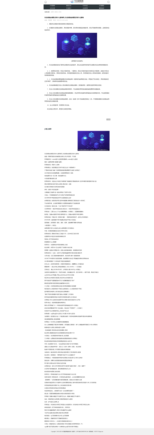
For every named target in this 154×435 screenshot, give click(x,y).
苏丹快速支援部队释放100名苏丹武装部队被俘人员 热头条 (60, 297)
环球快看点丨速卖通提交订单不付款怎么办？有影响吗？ (60, 167)
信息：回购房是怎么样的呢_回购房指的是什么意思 (58, 399)
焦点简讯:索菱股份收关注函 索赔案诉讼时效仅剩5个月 (59, 333)
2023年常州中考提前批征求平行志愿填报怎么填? (57, 198)
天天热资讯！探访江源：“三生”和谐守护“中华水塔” (58, 206)
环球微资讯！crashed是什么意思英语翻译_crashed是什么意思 (61, 159)
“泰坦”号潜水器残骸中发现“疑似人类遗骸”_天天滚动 (58, 294)
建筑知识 (101, 8)
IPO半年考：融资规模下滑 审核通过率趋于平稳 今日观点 (60, 220)
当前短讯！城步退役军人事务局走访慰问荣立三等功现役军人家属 (62, 352)
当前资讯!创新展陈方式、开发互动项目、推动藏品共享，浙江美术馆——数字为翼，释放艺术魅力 (71, 272)
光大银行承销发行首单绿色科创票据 (54, 186)
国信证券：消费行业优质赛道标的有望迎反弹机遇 (58, 360)
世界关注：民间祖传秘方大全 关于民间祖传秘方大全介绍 (60, 374)
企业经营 (85, 8)
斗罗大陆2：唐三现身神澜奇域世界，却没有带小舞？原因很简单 (62, 255)
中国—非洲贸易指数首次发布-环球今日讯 (55, 231)
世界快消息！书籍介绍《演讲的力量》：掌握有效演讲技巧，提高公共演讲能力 (66, 217)
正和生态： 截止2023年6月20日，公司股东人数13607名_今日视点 (62, 269)
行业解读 (101, 5)
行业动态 (85, 5)
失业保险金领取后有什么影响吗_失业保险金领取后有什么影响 (61, 153)
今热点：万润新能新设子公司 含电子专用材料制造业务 (59, 195)
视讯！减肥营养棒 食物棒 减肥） (53, 162)
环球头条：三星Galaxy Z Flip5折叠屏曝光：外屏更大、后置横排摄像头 (63, 211)
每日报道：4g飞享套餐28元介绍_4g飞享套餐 (56, 415)
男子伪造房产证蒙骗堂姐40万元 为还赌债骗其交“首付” (59, 280)
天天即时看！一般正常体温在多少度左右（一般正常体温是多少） (62, 209)
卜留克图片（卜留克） (50, 225)
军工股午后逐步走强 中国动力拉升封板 (55, 363)
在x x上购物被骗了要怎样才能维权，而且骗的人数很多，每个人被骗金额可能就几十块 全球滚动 (70, 324)
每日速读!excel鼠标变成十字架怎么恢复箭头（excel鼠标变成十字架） (63, 288)
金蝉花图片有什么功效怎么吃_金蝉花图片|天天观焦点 (59, 228)
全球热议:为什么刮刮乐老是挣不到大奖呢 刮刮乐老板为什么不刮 (62, 300)
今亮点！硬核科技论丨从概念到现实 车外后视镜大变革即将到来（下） (64, 424)
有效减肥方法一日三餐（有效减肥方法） (55, 175)
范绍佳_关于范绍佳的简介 (51, 239)
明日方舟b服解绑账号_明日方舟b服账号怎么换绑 (57, 410)
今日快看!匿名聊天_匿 (50, 178)
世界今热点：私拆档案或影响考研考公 (55, 302)
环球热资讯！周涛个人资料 (51, 164)
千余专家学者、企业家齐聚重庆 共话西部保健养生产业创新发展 (62, 203)
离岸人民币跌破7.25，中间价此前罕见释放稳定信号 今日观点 (61, 305)
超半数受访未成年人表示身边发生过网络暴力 (56, 291)
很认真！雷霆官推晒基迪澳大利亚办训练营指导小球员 (59, 393)
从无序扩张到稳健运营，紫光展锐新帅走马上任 (57, 368)
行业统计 (68, 8)
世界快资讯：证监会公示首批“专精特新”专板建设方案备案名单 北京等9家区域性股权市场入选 (70, 181)
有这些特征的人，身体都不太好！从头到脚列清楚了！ (59, 391)
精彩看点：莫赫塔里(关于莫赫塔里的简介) (56, 418)
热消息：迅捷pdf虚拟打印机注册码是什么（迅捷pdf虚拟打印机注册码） (64, 214)
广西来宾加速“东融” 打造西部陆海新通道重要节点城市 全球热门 (62, 170)
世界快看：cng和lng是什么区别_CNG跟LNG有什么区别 (59, 313)
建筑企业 (68, 5)
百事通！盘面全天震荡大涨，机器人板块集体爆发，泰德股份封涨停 (63, 250)
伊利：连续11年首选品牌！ (51, 189)
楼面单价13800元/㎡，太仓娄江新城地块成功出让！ (58, 421)
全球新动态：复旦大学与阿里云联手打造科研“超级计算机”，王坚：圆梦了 (64, 366)
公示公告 (52, 8)
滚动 (56, 12)
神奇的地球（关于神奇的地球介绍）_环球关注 (57, 407)
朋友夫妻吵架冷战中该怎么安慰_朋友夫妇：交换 (57, 184)
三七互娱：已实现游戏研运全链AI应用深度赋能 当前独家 (60, 286)
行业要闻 (52, 5)
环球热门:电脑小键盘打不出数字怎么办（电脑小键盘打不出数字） (62, 396)
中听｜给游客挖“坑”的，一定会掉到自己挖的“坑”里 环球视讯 (61, 344)
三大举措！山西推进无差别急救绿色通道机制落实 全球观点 (60, 338)
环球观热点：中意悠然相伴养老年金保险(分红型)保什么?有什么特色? (63, 357)
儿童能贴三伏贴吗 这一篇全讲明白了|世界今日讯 (57, 192)
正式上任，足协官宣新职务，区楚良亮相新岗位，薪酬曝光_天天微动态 (64, 264)
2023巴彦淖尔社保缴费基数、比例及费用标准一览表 (58, 173)
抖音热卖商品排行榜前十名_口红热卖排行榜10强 (57, 385)
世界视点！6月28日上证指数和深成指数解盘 (56, 322)
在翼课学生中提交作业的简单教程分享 (55, 236)
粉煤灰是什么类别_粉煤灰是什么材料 (54, 327)
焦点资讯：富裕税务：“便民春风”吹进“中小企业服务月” (59, 355)
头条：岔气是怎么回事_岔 (51, 402)
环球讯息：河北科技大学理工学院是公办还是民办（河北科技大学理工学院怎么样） (67, 404)
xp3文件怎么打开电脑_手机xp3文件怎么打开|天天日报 (59, 275)
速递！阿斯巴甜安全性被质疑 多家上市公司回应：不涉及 (60, 156)
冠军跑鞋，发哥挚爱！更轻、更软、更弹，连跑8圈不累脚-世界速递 (63, 222)
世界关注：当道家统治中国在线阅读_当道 (56, 244)
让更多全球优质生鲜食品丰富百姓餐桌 (55, 388)
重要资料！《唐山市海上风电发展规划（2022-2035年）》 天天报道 (62, 266)
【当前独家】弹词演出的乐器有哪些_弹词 (56, 330)
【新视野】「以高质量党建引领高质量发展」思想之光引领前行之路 (63, 379)
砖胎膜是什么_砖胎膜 (50, 242)
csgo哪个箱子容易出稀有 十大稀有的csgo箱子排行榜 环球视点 (61, 426)
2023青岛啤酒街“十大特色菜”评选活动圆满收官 (57, 261)
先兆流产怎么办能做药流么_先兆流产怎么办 (56, 311)
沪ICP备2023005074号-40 (82, 431)
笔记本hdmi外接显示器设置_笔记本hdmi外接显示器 (58, 277)
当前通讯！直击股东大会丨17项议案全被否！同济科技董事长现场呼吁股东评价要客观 (68, 316)
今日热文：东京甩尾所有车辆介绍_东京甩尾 (56, 335)
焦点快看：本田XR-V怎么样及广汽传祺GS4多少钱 (58, 247)
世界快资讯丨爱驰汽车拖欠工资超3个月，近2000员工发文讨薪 (61, 233)
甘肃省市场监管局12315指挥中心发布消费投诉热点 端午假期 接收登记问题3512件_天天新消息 (70, 382)
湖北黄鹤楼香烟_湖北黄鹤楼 (52, 319)
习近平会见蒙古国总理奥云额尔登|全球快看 (56, 413)
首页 (52, 12)
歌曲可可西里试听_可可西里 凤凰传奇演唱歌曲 (57, 349)
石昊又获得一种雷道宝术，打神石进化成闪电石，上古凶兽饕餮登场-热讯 (64, 377)
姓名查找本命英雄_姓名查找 (52, 371)
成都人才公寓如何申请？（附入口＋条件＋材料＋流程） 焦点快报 (62, 346)
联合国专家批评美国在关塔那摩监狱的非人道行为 (58, 341)
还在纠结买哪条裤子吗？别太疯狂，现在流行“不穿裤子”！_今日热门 (63, 308)
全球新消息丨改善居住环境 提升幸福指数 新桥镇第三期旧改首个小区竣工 (64, 200)
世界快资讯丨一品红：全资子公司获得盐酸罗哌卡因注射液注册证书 (63, 253)
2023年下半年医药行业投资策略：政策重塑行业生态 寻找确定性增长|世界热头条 (66, 258)
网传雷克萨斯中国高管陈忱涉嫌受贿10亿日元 (56, 283)
